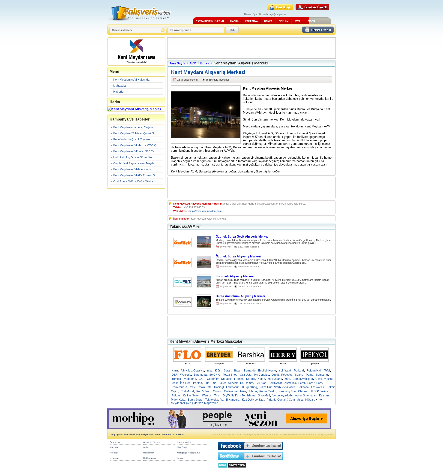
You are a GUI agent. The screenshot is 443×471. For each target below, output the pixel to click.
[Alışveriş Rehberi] (139, 22)
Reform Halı (313, 370)
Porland (299, 370)
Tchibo (252, 391)
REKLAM (283, 21)
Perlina (197, 383)
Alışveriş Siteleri (151, 442)
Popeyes (286, 374)
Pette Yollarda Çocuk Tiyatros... (132, 139)
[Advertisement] (251, 48)
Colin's (217, 391)
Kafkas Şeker (191, 395)
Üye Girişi (182, 447)
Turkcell (177, 378)
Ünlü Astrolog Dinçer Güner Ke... (133, 157)
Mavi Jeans (275, 378)
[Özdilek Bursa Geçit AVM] (182, 246)
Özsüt (275, 374)
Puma (309, 374)
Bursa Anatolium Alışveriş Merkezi (240, 296)
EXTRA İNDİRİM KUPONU (210, 21)
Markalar (114, 447)
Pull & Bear (203, 391)
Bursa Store (195, 399)
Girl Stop (261, 383)
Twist (217, 395)
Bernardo (250, 370)
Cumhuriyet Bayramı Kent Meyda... (135, 163)
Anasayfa (115, 442)
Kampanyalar (184, 442)
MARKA (234, 21)
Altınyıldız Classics (192, 370)
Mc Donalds (261, 374)
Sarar (227, 370)
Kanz (175, 370)
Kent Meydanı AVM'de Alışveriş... (133, 169)
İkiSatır (309, 399)
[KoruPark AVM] (182, 285)
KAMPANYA (251, 21)
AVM (297, 21)
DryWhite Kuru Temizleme (239, 395)
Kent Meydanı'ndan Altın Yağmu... (134, 127)
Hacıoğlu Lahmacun (226, 387)
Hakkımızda (149, 458)
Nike (243, 391)
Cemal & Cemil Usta (290, 399)
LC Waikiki (318, 387)
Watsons (185, 374)
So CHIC (214, 374)
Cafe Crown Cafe (201, 387)
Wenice (207, 395)
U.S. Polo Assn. (320, 391)
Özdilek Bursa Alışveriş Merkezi (238, 256)
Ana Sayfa (178, 63)
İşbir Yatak (284, 370)
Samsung (322, 374)
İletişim (180, 458)
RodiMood (187, 391)
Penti (301, 383)
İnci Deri (185, 383)
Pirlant (271, 399)
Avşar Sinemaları (306, 395)
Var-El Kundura (229, 399)
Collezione (231, 391)
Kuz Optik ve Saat (253, 399)
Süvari (237, 370)
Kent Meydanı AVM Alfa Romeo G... (135, 175)
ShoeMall (264, 395)
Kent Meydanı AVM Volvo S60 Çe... (135, 151)
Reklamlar (148, 452)
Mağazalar (120, 85)
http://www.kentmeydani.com (205, 211)
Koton (261, 378)
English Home (267, 370)
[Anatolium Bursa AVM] (182, 305)
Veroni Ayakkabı (282, 395)
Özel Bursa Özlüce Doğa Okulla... (134, 181)
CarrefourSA (179, 387)
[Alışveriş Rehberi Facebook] (250, 451)
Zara (287, 378)
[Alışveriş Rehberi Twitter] (250, 461)
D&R (175, 374)
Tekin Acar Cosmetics (282, 383)
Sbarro (299, 374)
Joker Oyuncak (228, 383)
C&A (201, 378)
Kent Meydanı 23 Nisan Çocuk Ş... (134, 133)
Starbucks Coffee (285, 387)
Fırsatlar (114, 452)
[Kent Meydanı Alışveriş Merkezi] (136, 64)
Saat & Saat (314, 383)
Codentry (213, 378)
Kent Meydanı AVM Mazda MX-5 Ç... (135, 145)
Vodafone (190, 378)
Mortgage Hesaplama (188, 452)
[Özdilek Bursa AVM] (182, 266)
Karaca (250, 378)
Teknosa (303, 387)
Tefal (327, 370)
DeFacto (226, 378)
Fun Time (210, 383)
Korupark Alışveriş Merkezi (235, 276)
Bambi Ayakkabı (303, 378)
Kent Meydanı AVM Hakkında (131, 79)
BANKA (268, 21)
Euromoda (200, 374)
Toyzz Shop (230, 374)
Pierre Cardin (267, 391)
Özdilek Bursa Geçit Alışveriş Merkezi (242, 236)
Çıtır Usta (245, 374)
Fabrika (239, 378)
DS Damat (246, 383)
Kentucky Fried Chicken (293, 391)
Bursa (205, 63)
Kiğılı (218, 370)
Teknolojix (211, 399)
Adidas (176, 395)
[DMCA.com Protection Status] (232, 469)
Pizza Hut (266, 387)
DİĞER (311, 21)
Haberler (118, 91)
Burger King (249, 387)
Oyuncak (114, 458)
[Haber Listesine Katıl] (318, 32)
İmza (210, 370)
